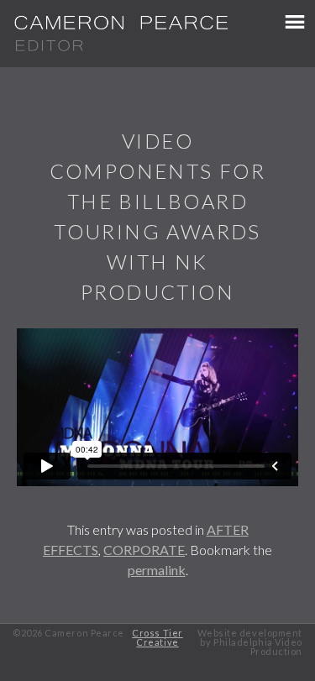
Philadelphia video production (257, 646)
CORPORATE (144, 550)
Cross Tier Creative (157, 637)
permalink (157, 570)
